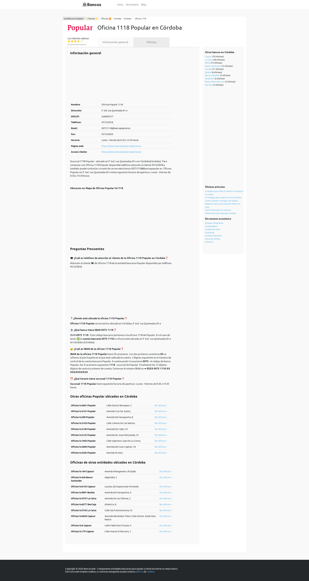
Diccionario (132, 4)
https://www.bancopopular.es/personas (121, 146)
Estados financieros (214, 223)
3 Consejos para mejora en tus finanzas (223, 197)
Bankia (208, 72)
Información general (115, 42)
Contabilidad (211, 226)
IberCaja (209, 85)
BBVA (207, 62)
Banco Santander (213, 66)
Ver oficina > (160, 405)
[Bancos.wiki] (92, 4)
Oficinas (151, 42)
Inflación (209, 242)
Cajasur (208, 56)
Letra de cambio (212, 238)
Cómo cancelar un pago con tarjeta (221, 200)
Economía (209, 232)
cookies (150, 571)
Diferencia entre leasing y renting (220, 213)
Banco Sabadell (212, 75)
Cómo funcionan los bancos (218, 210)
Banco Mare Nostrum (215, 81)
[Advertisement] (121, 78)
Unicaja (208, 69)
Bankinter (209, 78)
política (139, 571)
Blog (143, 4)
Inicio (120, 4)
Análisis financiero (213, 235)
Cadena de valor (212, 229)
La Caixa (209, 59)
